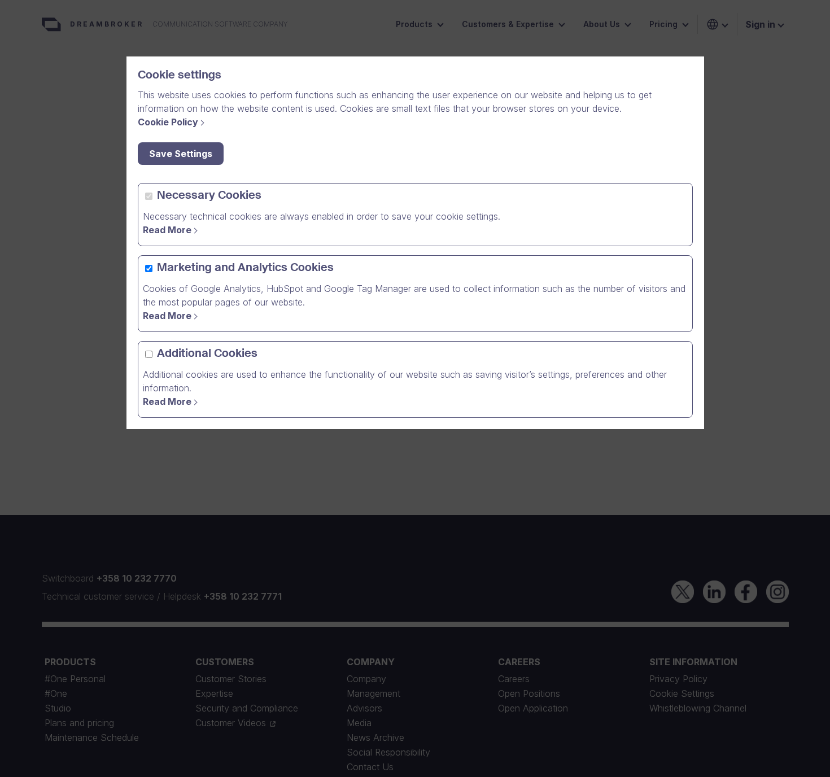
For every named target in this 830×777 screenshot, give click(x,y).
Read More (167, 229)
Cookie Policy (168, 122)
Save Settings (180, 153)
